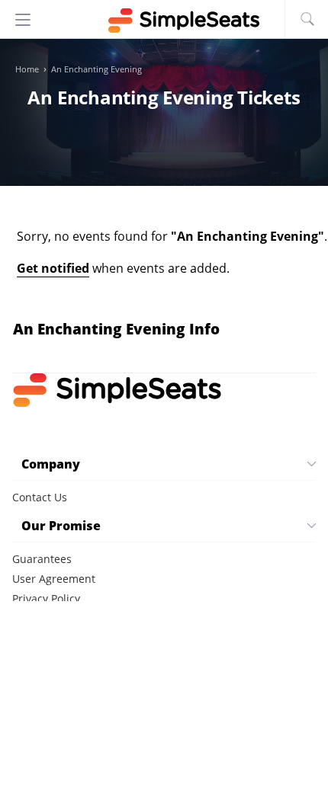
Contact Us (39, 497)
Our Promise (61, 525)
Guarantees (42, 559)
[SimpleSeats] (164, 21)
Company (50, 464)
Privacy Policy (46, 598)
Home (27, 69)
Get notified (53, 268)
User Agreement (53, 578)
